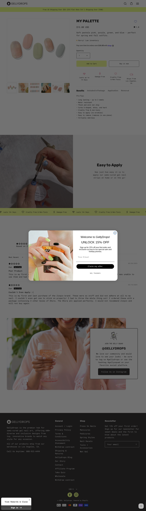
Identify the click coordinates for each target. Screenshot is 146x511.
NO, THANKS (95, 273)
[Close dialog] (115, 233)
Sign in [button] (15, 507)
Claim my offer (95, 266)
